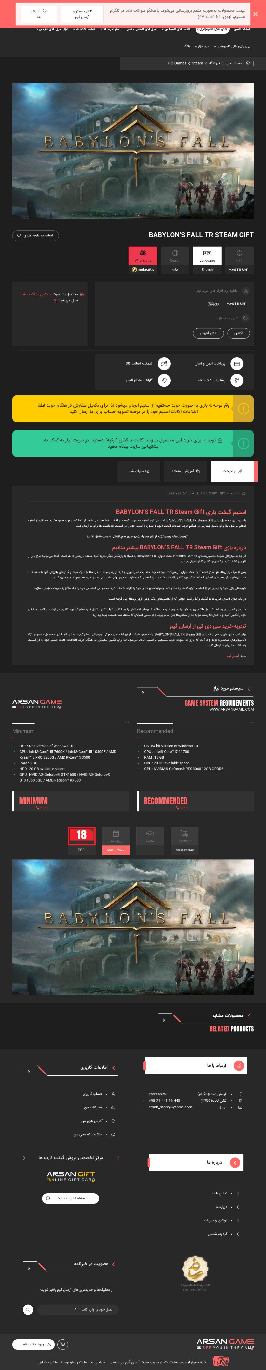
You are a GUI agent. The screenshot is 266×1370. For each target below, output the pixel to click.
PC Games (177, 63)
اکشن (238, 333)
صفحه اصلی (234, 63)
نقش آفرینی (208, 333)
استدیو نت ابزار (48, 1362)
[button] (35, 235)
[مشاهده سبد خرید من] (62, 1344)
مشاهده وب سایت (71, 1198)
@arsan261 (155, 1094)
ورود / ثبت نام (33, 1344)
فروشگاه (214, 63)
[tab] (232, 471)
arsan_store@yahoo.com (167, 1107)
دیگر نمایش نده (39, 14)
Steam (197, 63)
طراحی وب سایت (91, 1362)
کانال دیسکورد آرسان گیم (82, 14)
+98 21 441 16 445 (161, 1101)
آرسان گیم (233, 656)
